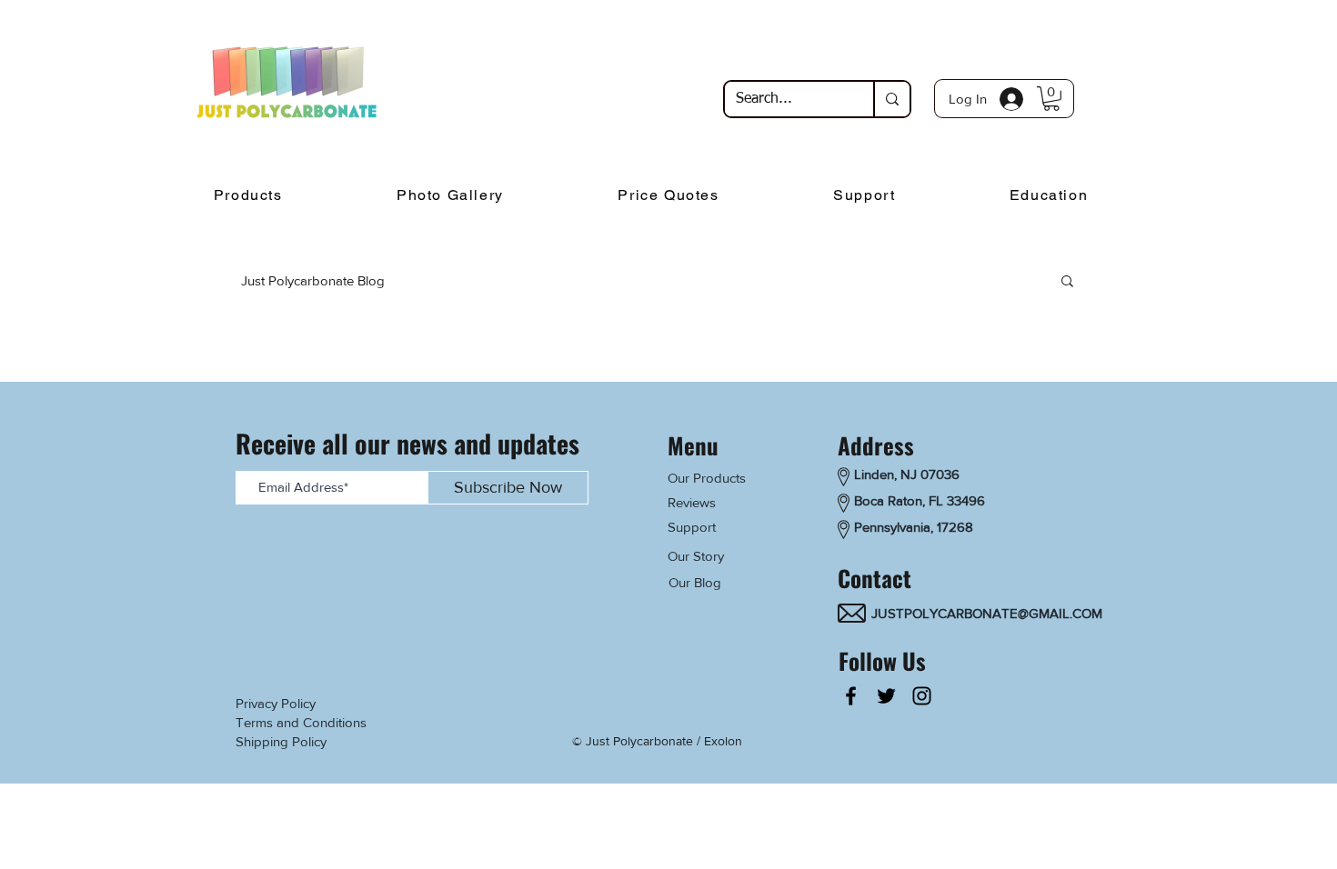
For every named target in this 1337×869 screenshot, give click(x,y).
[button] (1051, 98)
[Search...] (891, 99)
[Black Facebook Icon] (851, 696)
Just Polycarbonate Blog (313, 280)
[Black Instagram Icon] (922, 696)
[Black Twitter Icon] (886, 696)
